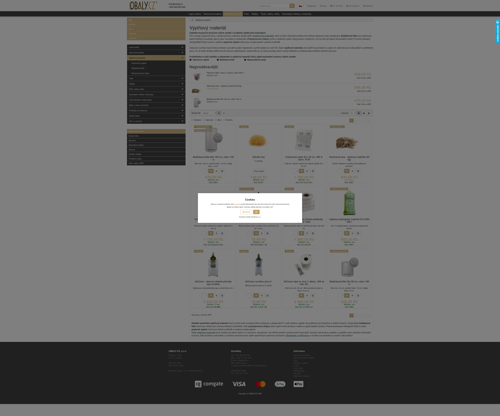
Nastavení (246, 212)
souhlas (236, 204)
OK (256, 212)
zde (259, 217)
